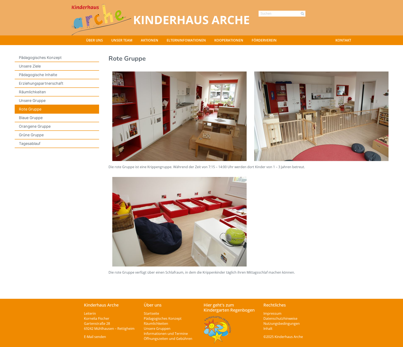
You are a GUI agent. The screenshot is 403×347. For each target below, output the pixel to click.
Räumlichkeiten (32, 92)
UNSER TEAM (121, 40)
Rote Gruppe (30, 109)
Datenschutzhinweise (280, 318)
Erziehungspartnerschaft (41, 83)
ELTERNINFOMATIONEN (186, 40)
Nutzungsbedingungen (281, 323)
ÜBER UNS (94, 40)
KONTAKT (343, 40)
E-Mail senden (95, 336)
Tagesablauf (30, 143)
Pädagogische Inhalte (38, 75)
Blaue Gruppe (31, 118)
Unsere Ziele (30, 66)
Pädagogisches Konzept (40, 57)
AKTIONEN (149, 40)
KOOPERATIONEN (228, 40)
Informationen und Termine (166, 333)
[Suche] (302, 14)
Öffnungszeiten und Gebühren (168, 338)
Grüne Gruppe (31, 135)
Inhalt (267, 328)
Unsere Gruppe (32, 100)
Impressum (272, 313)
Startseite (151, 313)
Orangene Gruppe (35, 126)
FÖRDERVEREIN (264, 40)
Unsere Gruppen (157, 328)
